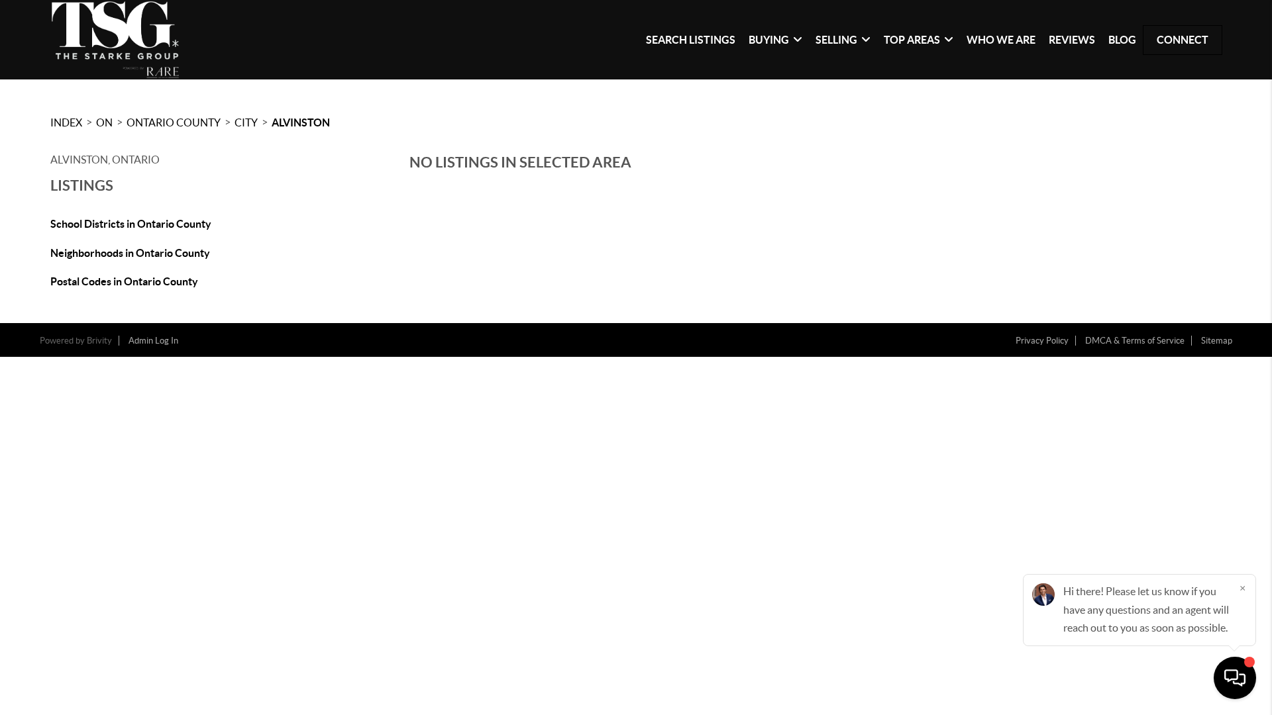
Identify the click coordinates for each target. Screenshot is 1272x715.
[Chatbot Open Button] (1235, 678)
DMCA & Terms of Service (1135, 341)
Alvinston (301, 122)
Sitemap (1216, 341)
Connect (1182, 40)
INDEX (66, 122)
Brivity (99, 341)
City (246, 122)
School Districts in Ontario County (130, 224)
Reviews (1072, 40)
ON (104, 122)
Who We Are (1001, 40)
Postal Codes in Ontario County (124, 281)
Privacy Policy (1042, 341)
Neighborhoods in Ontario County (130, 253)
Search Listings (690, 40)
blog (1122, 40)
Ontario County (174, 122)
